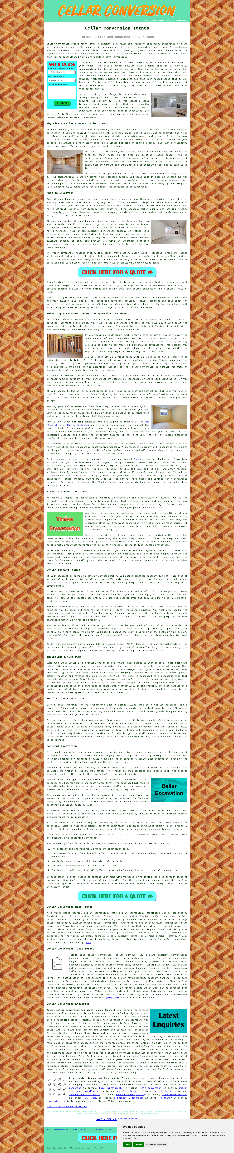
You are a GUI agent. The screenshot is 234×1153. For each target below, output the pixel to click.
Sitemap (48, 1130)
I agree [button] (127, 1144)
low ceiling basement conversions (162, 955)
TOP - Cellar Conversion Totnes (67, 1107)
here (88, 942)
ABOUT (161, 21)
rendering (75, 1088)
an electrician (127, 1091)
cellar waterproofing (160, 981)
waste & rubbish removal (84, 1094)
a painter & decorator (128, 1098)
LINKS (153, 21)
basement (104, 161)
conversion (119, 44)
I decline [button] (138, 1144)
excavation (117, 826)
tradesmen (124, 1101)
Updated (83, 1130)
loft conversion (151, 1088)
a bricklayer (163, 1091)
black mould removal (174, 1094)
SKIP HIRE (91, 1098)
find (57, 913)
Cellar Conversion (95, 1130)
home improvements (111, 1088)
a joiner (166, 1098)
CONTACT (170, 21)
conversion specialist (82, 988)
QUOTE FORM (112, 998)
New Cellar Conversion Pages (65, 1130)
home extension (56, 1101)
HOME (146, 21)
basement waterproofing (131, 1094)
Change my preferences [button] (156, 1144)
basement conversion (174, 76)
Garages (108, 1130)
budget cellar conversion (86, 961)
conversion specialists (113, 472)
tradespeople (77, 1085)
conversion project (59, 285)
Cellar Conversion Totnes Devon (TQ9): (72, 44)
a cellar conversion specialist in (76, 1043)
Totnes (138, 459)
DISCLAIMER (181, 21)
